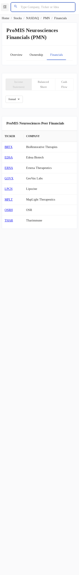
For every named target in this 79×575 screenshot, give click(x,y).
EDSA (9, 157)
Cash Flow (64, 84)
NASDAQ (32, 18)
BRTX (9, 147)
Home (5, 18)
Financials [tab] (56, 54)
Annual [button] (12, 99)
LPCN (9, 189)
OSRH (9, 210)
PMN (46, 18)
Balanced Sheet (43, 84)
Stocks (18, 18)
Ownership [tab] (36, 54)
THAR (9, 220)
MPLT (9, 199)
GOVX (9, 178)
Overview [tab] (16, 54)
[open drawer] (5, 7)
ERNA (9, 168)
